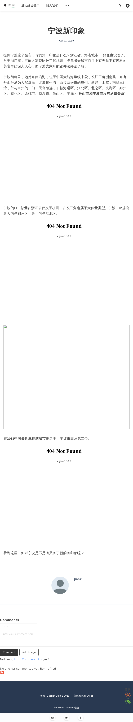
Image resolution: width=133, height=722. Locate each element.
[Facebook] (52, 717)
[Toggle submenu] (67, 5)
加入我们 (52, 5)
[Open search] (120, 5)
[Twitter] (66, 717)
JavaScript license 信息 (66, 707)
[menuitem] (9, 5)
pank (78, 579)
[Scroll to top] (80, 717)
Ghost (89, 695)
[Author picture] (60, 585)
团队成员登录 (30, 5)
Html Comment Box (28, 659)
